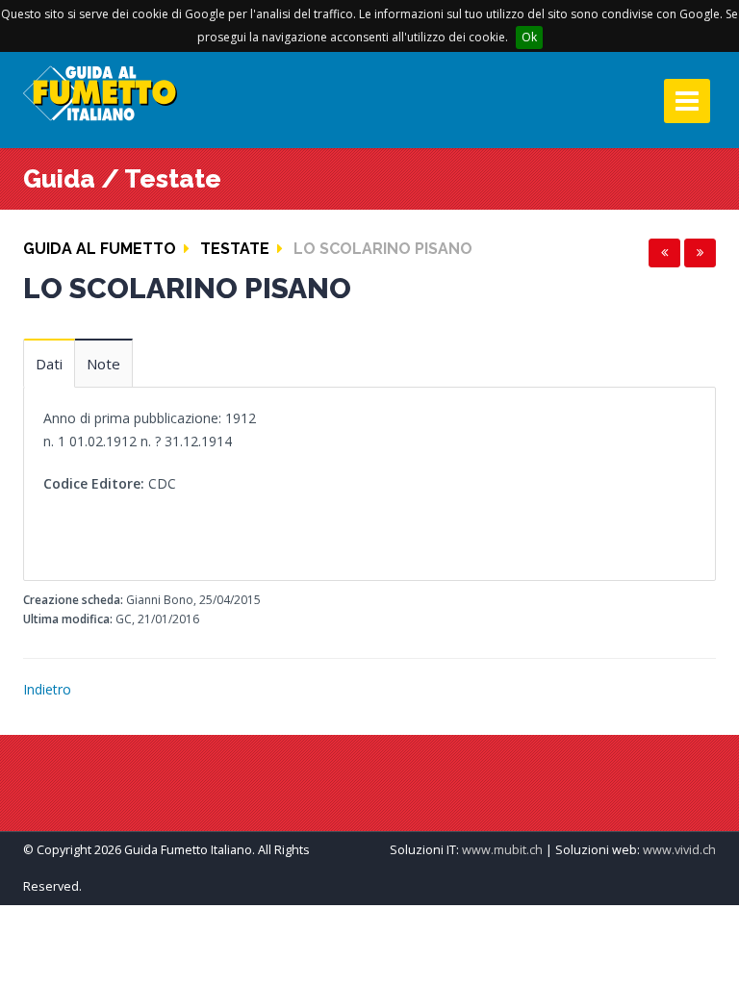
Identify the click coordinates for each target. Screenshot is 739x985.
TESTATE (234, 249)
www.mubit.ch (502, 850)
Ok (529, 37)
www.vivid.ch (679, 850)
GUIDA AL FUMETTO (99, 249)
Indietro (47, 689)
